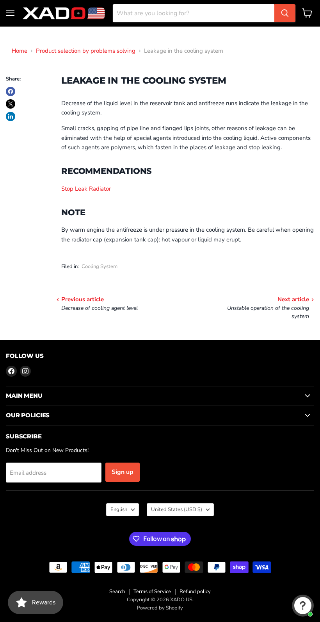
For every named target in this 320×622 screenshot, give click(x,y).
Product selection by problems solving (85, 51)
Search (117, 591)
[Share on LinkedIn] (10, 116)
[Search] (284, 13)
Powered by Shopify (160, 607)
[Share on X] (10, 104)
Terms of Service (152, 591)
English (118, 509)
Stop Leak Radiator (86, 189)
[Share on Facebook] (10, 91)
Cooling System (99, 266)
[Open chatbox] (303, 606)
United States (176, 509)
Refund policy (195, 591)
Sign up (122, 472)
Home (19, 51)
